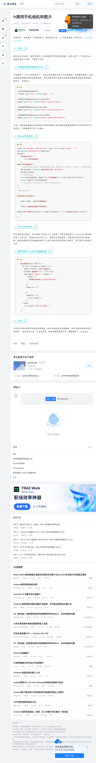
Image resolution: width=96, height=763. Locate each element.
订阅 (88, 366)
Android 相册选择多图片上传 (27, 672)
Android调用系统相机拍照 (25, 584)
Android (89, 598)
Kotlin (90, 588)
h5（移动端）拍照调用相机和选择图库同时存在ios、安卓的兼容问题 (44, 614)
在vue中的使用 (19, 463)
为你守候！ (47, 734)
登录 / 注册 (50, 399)
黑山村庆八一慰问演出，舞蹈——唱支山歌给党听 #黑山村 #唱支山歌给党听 (37, 749)
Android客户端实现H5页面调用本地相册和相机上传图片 (39, 692)
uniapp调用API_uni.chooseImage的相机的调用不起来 (38, 682)
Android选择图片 (21, 653)
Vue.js (90, 705)
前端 (90, 578)
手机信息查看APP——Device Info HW (31, 633)
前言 (14, 454)
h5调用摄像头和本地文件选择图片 (29, 663)
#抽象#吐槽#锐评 (18, 747)
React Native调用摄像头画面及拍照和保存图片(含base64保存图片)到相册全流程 (50, 574)
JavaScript (88, 617)
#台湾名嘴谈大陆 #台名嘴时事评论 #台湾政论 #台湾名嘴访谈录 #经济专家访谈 (39, 732)
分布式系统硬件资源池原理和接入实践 (31, 623)
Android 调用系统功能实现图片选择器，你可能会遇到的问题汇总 (43, 604)
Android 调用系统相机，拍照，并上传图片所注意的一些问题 (41, 712)
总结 (14, 477)
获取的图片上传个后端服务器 (24, 473)
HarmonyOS (88, 627)
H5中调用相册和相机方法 (25, 702)
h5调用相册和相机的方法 (22, 459)
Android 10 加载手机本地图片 (27, 594)
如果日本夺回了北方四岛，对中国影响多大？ (27, 734)
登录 (90, 4)
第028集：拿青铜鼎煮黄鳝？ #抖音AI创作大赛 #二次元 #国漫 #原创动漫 (36, 726)
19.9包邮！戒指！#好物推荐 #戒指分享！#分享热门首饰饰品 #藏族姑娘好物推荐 (39, 729)
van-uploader (18, 468)
